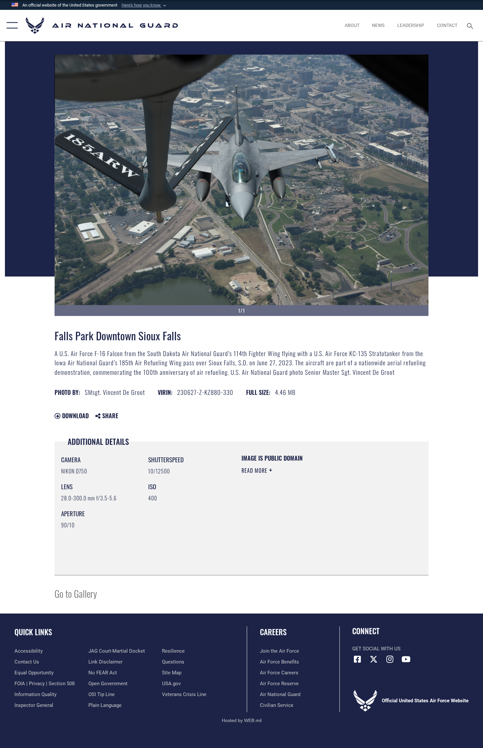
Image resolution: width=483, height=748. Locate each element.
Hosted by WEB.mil (242, 720)
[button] (145, 5)
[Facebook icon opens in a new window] (357, 659)
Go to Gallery (76, 593)
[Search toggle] (471, 25)
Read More (255, 470)
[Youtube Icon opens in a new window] (406, 659)
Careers (273, 632)
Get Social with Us (376, 649)
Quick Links (33, 632)
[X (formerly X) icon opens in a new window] (374, 659)
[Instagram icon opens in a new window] (390, 659)
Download (74, 415)
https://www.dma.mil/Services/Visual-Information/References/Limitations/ (319, 521)
